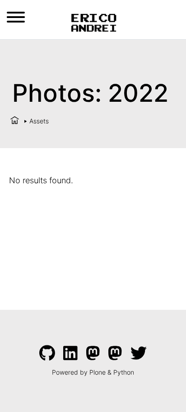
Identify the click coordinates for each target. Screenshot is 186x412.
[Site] (93, 21)
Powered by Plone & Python (93, 372)
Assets (39, 121)
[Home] (14, 121)
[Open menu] (16, 17)
